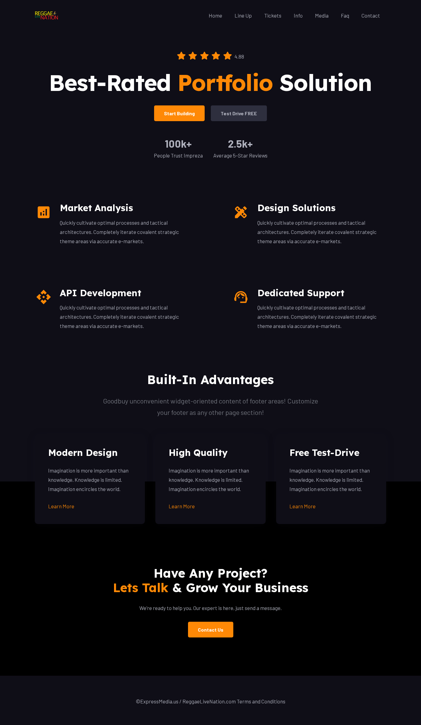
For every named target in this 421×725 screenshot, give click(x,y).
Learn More (61, 506)
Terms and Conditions (261, 701)
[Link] (47, 15)
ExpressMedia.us (159, 701)
